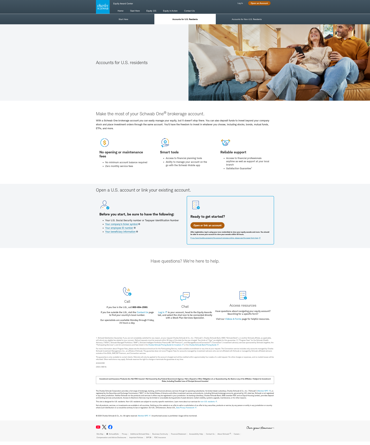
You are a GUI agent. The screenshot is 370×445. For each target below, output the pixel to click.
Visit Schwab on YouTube (98, 427)
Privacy (124, 434)
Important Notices (136, 437)
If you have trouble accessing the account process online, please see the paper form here (224, 238)
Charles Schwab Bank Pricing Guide (202, 345)
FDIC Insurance (160, 437)
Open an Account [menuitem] (259, 3)
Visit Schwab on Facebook (110, 427)
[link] (123, 19)
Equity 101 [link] (151, 11)
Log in (161, 312)
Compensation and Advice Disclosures (111, 437)
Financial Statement (178, 434)
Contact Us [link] (189, 11)
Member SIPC (263, 391)
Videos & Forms (233, 319)
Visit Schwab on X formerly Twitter (104, 427)
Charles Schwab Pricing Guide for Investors (164, 345)
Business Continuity (160, 434)
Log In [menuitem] (240, 3)
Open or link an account (207, 225)
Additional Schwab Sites (139, 434)
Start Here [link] (135, 11)
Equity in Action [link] (170, 11)
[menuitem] (120, 11)
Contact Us (142, 312)
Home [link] (120, 11)
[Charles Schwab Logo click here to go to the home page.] (102, 7)
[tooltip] (122, 224)
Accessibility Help (196, 434)
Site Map (100, 434)
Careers (236, 434)
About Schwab (223, 434)
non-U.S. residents (207, 401)
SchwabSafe (114, 434)
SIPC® (148, 437)
